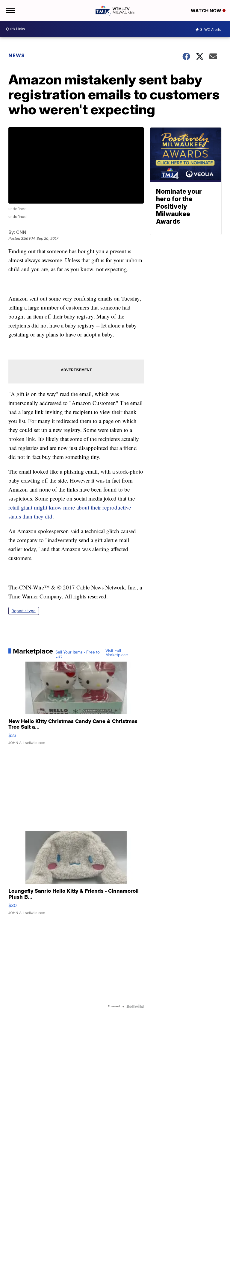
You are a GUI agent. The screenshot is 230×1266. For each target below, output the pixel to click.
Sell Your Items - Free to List (77, 654)
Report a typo (24, 611)
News (16, 55)
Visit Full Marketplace (116, 653)
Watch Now (207, 10)
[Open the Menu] (10, 10)
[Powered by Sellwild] (135, 1006)
